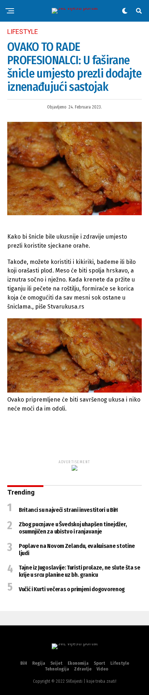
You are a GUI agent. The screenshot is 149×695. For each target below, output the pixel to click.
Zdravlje (82, 669)
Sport (99, 663)
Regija (38, 663)
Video (102, 669)
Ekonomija (78, 663)
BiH (23, 663)
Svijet (56, 663)
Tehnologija (57, 669)
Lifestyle (119, 663)
